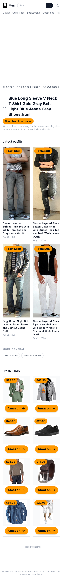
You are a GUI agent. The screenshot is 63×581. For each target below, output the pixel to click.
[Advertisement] (31, 50)
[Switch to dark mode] (58, 5)
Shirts (10, 86)
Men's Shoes (11, 355)
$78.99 (10, 380)
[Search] (49, 5)
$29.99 (41, 502)
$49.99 (41, 380)
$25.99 (40, 421)
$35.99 (10, 502)
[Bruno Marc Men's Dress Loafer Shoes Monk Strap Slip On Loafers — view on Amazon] (16, 430)
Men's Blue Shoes (32, 355)
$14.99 (40, 461)
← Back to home (31, 546)
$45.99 (10, 421)
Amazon (14, 408)
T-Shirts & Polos (30, 86)
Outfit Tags (18, 12)
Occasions (48, 12)
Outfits (6, 12)
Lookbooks (33, 12)
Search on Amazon (18, 121)
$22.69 (10, 461)
